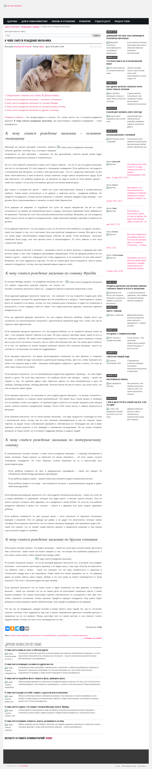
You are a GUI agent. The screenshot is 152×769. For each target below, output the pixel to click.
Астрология (13, 27)
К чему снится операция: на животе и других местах (29, 664)
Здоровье (12, 21)
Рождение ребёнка (14, 117)
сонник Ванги (62, 635)
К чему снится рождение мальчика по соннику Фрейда (31, 103)
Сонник (36, 27)
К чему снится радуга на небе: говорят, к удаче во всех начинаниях (36, 692)
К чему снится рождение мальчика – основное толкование (33, 99)
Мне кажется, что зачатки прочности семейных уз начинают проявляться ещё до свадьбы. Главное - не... (137, 193)
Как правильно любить (117, 379)
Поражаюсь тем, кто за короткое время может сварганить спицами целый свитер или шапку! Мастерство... (137, 263)
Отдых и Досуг (103, 21)
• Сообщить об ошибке (92, 638)
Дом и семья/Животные (35, 21)
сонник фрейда (22, 635)
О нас (117, 766)
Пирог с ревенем (113, 311)
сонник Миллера (49, 635)
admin (41, 47)
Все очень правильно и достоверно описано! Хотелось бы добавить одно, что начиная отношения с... (137, 239)
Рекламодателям (129, 766)
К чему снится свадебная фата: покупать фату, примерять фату (35, 678)
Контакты (142, 766)
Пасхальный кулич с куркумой (120, 134)
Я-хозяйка (23, 766)
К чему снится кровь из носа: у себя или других (26, 650)
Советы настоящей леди (117, 356)
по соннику (73, 635)
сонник (12, 635)
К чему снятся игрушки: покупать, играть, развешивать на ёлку (34, 721)
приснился (83, 635)
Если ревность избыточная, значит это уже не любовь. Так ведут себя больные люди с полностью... (136, 216)
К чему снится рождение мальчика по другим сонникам (32, 110)
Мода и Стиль (122, 21)
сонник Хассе (35, 635)
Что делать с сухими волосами (121, 333)
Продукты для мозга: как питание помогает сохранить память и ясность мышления (126, 287)
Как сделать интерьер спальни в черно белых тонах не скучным (124, 88)
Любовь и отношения (63, 21)
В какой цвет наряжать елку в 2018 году (124, 112)
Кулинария (85, 21)
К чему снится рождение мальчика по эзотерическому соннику (35, 106)
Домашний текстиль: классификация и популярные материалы (125, 37)
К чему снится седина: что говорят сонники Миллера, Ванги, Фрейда (37, 706)
